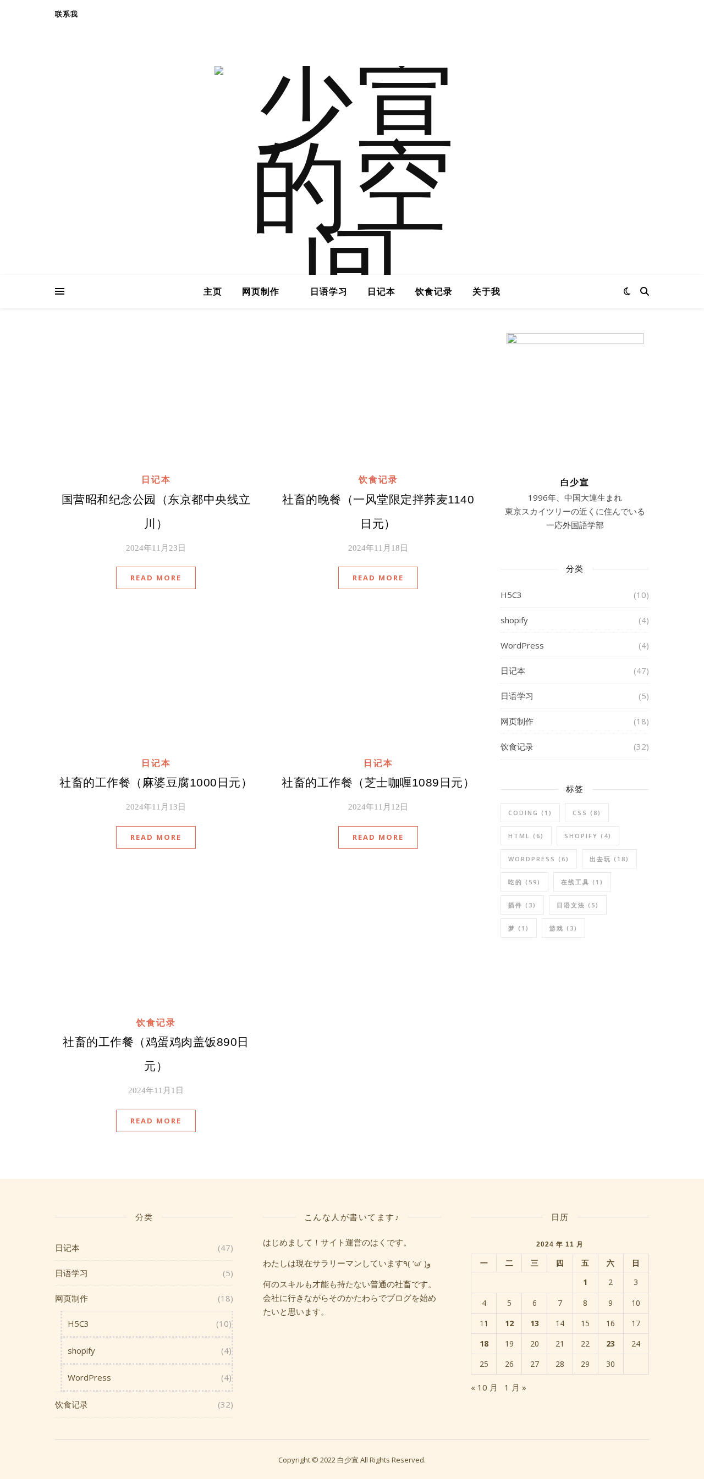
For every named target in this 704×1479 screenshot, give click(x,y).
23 (610, 1343)
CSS (587, 812)
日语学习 (329, 291)
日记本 (381, 291)
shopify (514, 619)
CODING (530, 812)
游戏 (563, 928)
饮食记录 (434, 291)
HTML (526, 836)
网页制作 (260, 291)
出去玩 (609, 859)
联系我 (66, 14)
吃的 (524, 882)
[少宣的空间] (352, 189)
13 (534, 1323)
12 (509, 1323)
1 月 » (515, 1387)
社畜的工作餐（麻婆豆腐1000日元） (155, 782)
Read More (156, 578)
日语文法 (578, 905)
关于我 (486, 291)
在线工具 (582, 882)
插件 (522, 905)
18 (484, 1343)
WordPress (522, 645)
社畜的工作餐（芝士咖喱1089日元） (378, 782)
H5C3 (511, 594)
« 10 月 (484, 1387)
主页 (213, 291)
